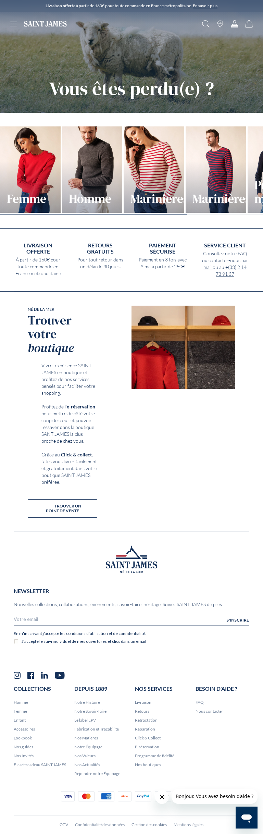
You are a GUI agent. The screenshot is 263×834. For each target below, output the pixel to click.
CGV (64, 824)
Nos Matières (86, 738)
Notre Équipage (88, 747)
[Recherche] (206, 24)
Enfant (20, 720)
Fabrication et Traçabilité (96, 729)
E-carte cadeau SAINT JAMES (40, 764)
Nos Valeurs (85, 755)
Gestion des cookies (149, 824)
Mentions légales (188, 824)
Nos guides (23, 747)
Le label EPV (85, 720)
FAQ (242, 253)
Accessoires (24, 729)
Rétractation (146, 720)
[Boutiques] (220, 24)
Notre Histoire (87, 702)
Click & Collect (148, 738)
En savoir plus (205, 5)
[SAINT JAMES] (45, 24)
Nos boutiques (148, 764)
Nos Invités (24, 755)
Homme (21, 702)
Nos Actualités (87, 764)
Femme (20, 711)
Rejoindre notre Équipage (97, 773)
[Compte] (234, 24)
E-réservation (147, 747)
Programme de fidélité (154, 755)
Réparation (145, 729)
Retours (142, 711)
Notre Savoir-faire (90, 711)
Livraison (143, 702)
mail (208, 267)
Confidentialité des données (100, 824)
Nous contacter (209, 711)
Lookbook (23, 738)
